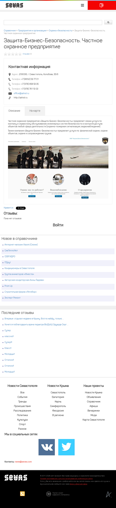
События (22, 397)
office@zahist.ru (21, 93)
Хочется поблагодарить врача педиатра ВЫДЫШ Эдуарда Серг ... (36, 325)
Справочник (10, 31)
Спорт (22, 424)
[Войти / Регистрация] (102, 5)
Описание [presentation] (14, 111)
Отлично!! (9, 360)
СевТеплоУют (11, 251)
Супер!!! (8, 342)
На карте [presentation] (34, 111)
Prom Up (9, 286)
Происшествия (22, 406)
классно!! (9, 336)
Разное (22, 429)
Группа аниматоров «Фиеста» (19, 274)
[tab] (14, 111)
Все (22, 393)
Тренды (22, 402)
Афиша (94, 406)
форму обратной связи (78, 484)
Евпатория (58, 397)
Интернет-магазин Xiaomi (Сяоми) (21, 245)
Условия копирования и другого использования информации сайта (66, 479)
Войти (58, 225)
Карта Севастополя (94, 420)
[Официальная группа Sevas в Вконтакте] (47, 447)
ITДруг (8, 262)
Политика (22, 415)
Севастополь (58, 393)
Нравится (8, 208)
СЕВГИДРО (10, 257)
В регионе (58, 415)
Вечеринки (94, 411)
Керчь (58, 402)
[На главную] (13, 5)
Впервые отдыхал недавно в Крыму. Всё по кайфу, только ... (34, 319)
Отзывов (26, 54)
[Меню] (43, 5)
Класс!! (8, 348)
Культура (22, 420)
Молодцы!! (10, 354)
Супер (8, 330)
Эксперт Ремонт (13, 298)
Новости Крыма (93, 393)
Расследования (22, 411)
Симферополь (58, 406)
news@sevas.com (23, 462)
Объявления (94, 397)
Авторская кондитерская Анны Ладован (24, 280)
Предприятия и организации (32, 31)
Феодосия (58, 411)
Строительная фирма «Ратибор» (21, 292)
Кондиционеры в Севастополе (20, 268)
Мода (94, 415)
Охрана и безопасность (60, 31)
